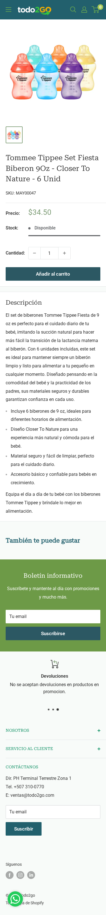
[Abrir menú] (8, 9)
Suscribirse (53, 633)
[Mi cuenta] (84, 9)
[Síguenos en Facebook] (10, 875)
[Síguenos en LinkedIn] (31, 875)
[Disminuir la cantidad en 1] (34, 253)
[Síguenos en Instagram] (20, 875)
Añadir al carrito (53, 274)
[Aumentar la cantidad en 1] (64, 253)
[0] (95, 9)
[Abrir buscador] (73, 9)
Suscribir (23, 829)
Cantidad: (15, 253)
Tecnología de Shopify (25, 903)
